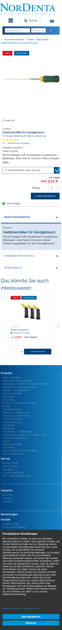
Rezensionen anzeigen (19, 143)
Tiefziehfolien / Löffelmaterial (17, 431)
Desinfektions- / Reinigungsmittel (19, 387)
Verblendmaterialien (12, 444)
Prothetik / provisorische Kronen (18, 403)
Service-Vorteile (10, 463)
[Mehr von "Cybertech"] (8, 120)
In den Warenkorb (45, 195)
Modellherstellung (11, 422)
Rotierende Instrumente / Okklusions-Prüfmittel (26, 384)
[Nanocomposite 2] (31, 312)
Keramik (6, 441)
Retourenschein (10, 466)
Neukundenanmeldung (13, 527)
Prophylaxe (8, 396)
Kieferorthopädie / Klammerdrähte (19, 450)
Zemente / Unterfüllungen (15, 412)
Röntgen (6, 406)
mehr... (6, 162)
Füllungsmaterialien (12, 393)
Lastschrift (7, 501)
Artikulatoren (8, 425)
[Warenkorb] (51, 20)
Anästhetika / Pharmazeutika (16, 380)
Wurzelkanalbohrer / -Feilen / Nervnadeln (26, 39)
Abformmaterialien (11, 377)
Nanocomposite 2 (20, 330)
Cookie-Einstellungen (13, 472)
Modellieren (8, 428)
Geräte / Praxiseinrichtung (15, 415)
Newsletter (7, 469)
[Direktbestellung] (50, 30)
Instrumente (8, 399)
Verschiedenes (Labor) (13, 454)
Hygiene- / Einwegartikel (15, 390)
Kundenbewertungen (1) (19, 256)
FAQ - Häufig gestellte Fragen (17, 475)
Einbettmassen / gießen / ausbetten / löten (24, 434)
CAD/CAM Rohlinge (12, 419)
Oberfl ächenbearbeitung (14, 438)
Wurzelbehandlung (11, 409)
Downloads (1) (13, 268)
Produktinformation (17, 217)
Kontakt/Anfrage (10, 524)
